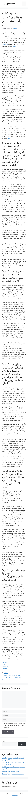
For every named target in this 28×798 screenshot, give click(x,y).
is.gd (3, 664)
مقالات (6, 673)
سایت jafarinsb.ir (9, 4)
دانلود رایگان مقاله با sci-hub (12, 675)
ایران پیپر (4, 668)
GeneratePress (14, 795)
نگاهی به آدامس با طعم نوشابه (10, 771)
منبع (9, 138)
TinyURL (4, 662)
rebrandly (5, 666)
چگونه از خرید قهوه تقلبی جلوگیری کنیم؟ (13, 774)
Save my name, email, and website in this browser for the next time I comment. (14, 725)
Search (4, 741)
